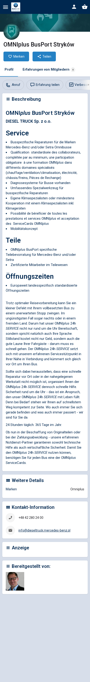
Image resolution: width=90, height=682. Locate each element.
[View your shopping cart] (85, 7)
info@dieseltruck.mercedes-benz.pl (44, 530)
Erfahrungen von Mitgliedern (48, 69)
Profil (9, 69)
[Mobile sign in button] (74, 7)
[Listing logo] (11, 32)
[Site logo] (16, 7)
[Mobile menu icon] (5, 7)
